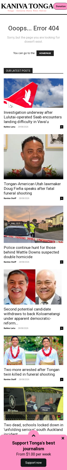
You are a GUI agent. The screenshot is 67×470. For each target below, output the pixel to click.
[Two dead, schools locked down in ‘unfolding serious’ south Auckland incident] (33, 403)
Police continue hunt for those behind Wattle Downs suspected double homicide (31, 252)
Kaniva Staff (10, 198)
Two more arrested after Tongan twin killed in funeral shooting (31, 372)
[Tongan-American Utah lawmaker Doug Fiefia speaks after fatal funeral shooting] (33, 156)
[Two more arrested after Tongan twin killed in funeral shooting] (33, 350)
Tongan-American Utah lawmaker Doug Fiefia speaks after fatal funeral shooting (32, 188)
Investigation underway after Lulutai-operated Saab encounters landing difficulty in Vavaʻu (33, 117)
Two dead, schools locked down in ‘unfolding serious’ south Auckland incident (33, 429)
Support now (33, 462)
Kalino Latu (9, 126)
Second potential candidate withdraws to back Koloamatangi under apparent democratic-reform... (32, 316)
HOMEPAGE (45, 53)
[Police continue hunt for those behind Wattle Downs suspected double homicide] (33, 224)
